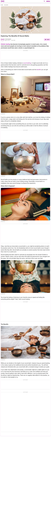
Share (48, 39)
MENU (48, 1)
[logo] (2, 1)
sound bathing (27, 63)
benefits (39, 69)
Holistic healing (5, 44)
